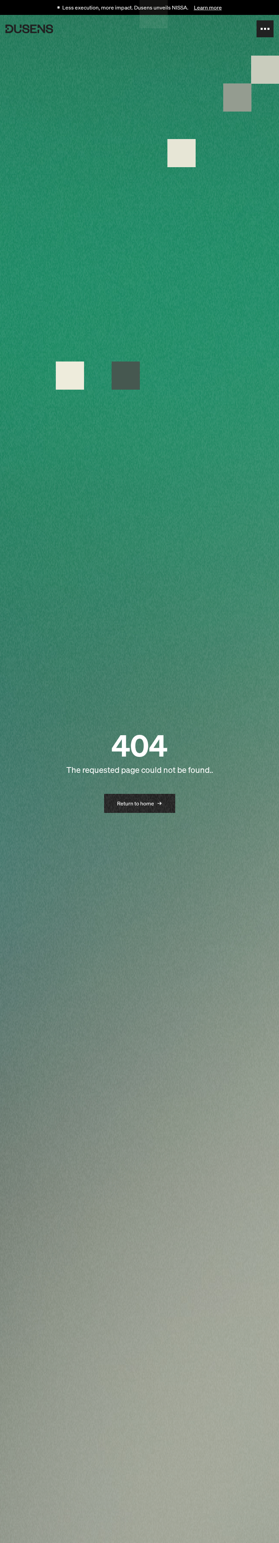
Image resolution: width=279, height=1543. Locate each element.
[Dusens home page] (29, 28)
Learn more (208, 7)
